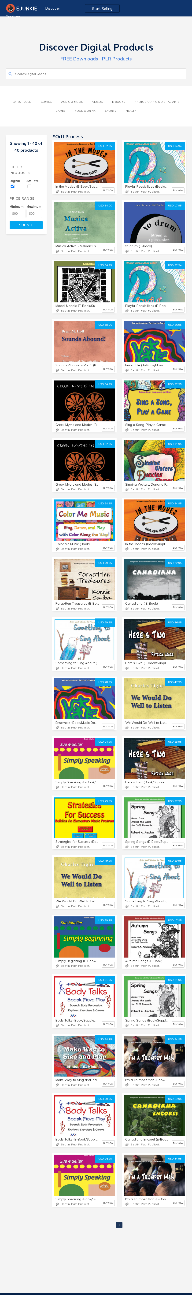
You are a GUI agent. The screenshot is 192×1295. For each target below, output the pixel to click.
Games (60, 110)
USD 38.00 (105, 324)
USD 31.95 (175, 444)
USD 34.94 (175, 146)
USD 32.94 (175, 265)
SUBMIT (26, 225)
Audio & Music (72, 101)
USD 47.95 (175, 682)
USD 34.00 (105, 205)
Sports (110, 110)
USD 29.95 (105, 563)
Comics (46, 101)
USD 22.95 (175, 563)
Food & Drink (85, 110)
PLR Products (117, 59)
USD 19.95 (175, 1099)
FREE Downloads (79, 59)
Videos (97, 101)
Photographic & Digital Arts (157, 101)
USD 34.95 (105, 265)
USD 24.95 (105, 741)
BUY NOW (108, 190)
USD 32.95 (105, 146)
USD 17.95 (175, 205)
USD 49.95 (105, 860)
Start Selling (102, 8)
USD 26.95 (175, 324)
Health (131, 110)
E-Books (118, 101)
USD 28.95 (105, 682)
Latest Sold (21, 101)
